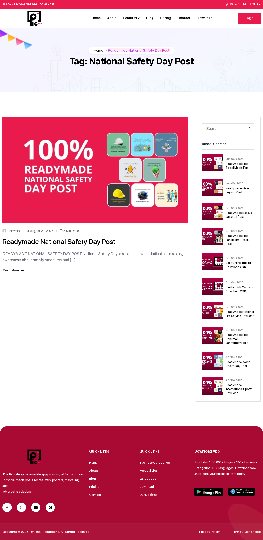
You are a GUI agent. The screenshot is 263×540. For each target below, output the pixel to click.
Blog (149, 18)
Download (205, 18)
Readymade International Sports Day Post (239, 389)
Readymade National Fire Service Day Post (240, 314)
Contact (184, 18)
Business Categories (154, 462)
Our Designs (148, 494)
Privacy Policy (209, 531)
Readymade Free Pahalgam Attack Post (237, 240)
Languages (147, 478)
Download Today (245, 4)
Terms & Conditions (246, 531)
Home (96, 18)
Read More (10, 270)
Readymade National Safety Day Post (58, 241)
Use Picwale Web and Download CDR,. (240, 289)
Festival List (148, 470)
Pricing (165, 18)
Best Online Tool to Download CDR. (238, 265)
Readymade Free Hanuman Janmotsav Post (237, 339)
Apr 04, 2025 (235, 207)
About (112, 18)
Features (130, 18)
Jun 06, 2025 (235, 159)
